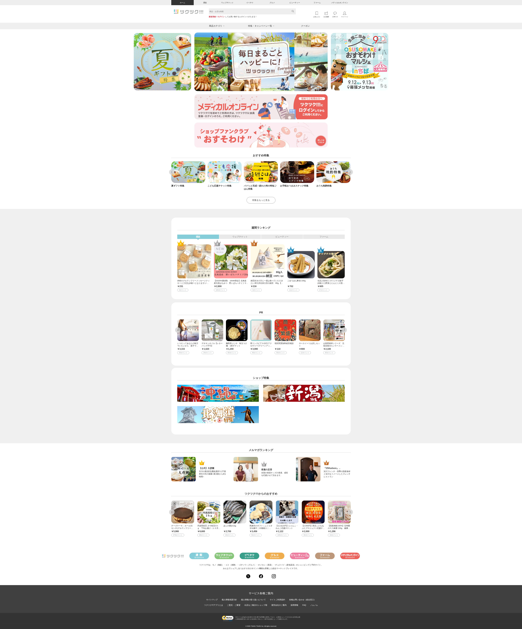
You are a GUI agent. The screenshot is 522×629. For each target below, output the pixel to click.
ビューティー (294, 3)
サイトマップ (212, 600)
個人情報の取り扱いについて (253, 600)
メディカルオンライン (339, 3)
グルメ (272, 3)
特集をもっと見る (261, 200)
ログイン (221, 17)
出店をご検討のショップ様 (255, 605)
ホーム (182, 3)
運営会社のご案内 (279, 605)
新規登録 (212, 17)
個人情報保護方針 (229, 600)
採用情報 (294, 605)
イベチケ (249, 3)
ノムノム (314, 605)
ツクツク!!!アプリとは (213, 605)
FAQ (304, 605)
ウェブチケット (227, 3)
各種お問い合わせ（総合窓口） (302, 600)
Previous (172, 172)
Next (350, 172)
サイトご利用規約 (277, 600)
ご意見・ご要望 (233, 605)
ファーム (317, 3)
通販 (205, 3)
